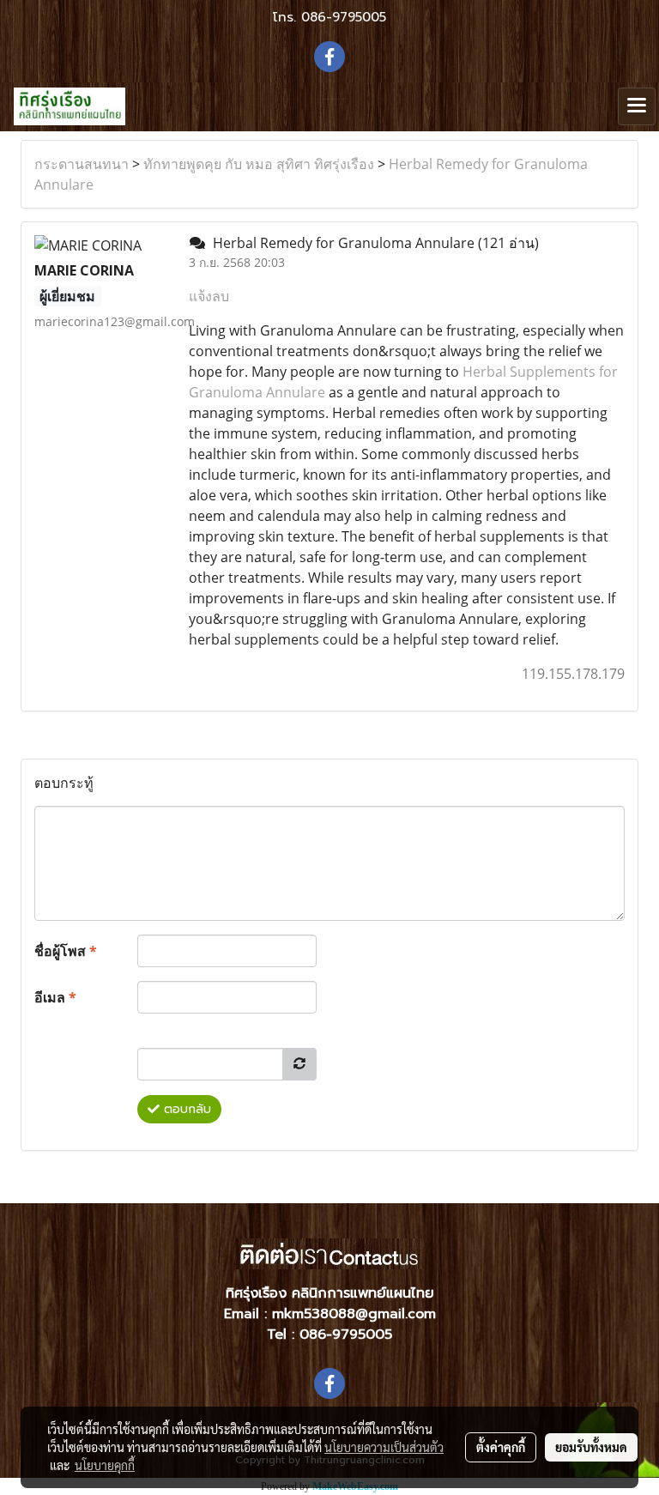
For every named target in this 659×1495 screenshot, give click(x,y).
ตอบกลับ (185, 1109)
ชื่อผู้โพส (65, 950)
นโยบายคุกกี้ (105, 1465)
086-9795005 (343, 17)
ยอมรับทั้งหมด (591, 1447)
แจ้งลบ (209, 296)
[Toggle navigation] (637, 106)
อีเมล (55, 997)
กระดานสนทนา (81, 163)
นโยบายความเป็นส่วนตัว (384, 1447)
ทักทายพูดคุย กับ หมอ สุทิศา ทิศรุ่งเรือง (258, 163)
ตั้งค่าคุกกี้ (500, 1447)
